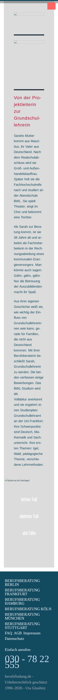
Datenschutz (14, 638)
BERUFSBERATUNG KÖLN (28, 609)
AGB (18, 633)
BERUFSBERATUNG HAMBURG (22, 601)
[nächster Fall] (29, 526)
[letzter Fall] (29, 509)
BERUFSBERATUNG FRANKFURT (22, 592)
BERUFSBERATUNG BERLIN (22, 583)
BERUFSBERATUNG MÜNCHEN (22, 616)
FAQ (8, 633)
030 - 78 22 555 (27, 661)
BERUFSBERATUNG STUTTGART (22, 626)
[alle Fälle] (29, 542)
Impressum (32, 633)
